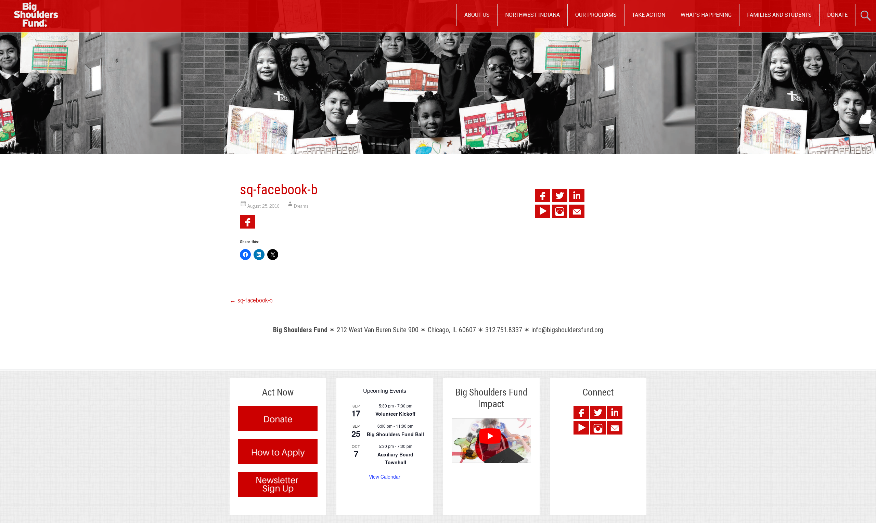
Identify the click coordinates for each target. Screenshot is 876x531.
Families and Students (779, 15)
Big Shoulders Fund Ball (395, 434)
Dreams (301, 205)
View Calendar (384, 476)
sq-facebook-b (251, 300)
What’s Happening (706, 15)
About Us (477, 15)
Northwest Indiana (532, 15)
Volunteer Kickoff (395, 413)
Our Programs (596, 15)
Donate (837, 15)
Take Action (648, 15)
